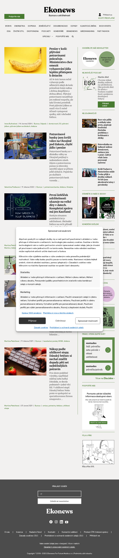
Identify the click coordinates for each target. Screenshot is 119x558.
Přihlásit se (95, 535)
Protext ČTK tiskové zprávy (96, 532)
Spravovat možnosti (88, 320)
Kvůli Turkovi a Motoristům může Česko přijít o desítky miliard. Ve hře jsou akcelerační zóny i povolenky (106, 177)
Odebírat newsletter (59, 501)
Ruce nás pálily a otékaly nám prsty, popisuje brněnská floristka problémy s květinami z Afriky (105, 128)
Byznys (36, 124)
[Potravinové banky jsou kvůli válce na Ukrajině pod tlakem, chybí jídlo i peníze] (25, 146)
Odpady (43, 124)
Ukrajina (69, 187)
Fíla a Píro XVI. (88, 466)
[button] (73, 36)
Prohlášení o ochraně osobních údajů (67, 327)
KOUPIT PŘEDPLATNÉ (106, 18)
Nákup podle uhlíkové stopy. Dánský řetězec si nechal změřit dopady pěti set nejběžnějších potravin (60, 359)
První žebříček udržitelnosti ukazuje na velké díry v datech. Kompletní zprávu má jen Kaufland (61, 203)
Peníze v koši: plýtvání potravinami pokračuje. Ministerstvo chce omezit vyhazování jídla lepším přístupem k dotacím (60, 62)
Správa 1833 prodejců (32, 312)
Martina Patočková (11, 245)
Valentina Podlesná (12, 187)
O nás (7, 532)
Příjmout (32, 320)
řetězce (34, 126)
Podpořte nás (14, 16)
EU (60, 124)
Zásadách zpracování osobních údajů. (59, 547)
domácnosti (53, 124)
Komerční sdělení (69, 532)
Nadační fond (35, 532)
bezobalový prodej (50, 341)
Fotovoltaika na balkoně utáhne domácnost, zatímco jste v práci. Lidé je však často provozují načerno (105, 153)
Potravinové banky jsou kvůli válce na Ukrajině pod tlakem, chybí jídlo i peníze (60, 141)
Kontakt (51, 532)
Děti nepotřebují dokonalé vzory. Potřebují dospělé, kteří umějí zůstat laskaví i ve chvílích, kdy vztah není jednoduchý (105, 265)
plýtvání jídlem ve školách (20, 126)
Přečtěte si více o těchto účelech (58, 312)
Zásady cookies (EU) (28, 535)
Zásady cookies (41, 327)
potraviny (52, 406)
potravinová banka (51, 187)
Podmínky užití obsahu (83, 553)
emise (45, 406)
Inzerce (19, 532)
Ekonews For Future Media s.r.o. (60, 553)
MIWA (60, 341)
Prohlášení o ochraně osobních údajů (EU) (64, 535)
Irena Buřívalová (10, 124)
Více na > (105, 378)
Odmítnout (60, 320)
